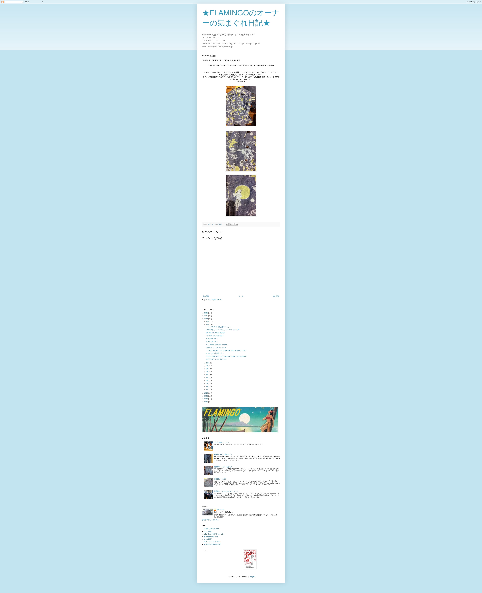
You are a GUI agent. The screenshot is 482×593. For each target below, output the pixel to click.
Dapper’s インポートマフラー (216, 347)
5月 (207, 378)
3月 (207, 383)
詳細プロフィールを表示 (210, 520)
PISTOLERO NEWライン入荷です (217, 344)
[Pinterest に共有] (237, 224)
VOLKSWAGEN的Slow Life (214, 534)
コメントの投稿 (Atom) (213, 300)
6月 (207, 375)
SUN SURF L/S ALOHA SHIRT (216, 359)
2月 (207, 386)
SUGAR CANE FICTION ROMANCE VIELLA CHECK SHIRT (226, 350)
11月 (208, 324)
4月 (207, 380)
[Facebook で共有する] (234, 224)
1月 (207, 389)
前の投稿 (276, 296)
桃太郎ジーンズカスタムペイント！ (226, 491)
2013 (206, 393)
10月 (208, 363)
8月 (207, 369)
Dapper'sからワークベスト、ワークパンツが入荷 (222, 330)
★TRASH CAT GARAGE (212, 544)
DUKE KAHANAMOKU (211, 529)
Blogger (252, 577)
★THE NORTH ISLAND (212, 542)
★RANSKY (208, 539)
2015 (206, 316)
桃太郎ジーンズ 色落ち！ (223, 467)
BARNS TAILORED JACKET (215, 333)
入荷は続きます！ (212, 338)
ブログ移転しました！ (221, 442)
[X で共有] (232, 224)
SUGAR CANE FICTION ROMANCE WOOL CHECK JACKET (226, 356)
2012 (206, 396)
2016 (206, 313)
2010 (206, 402)
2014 (206, 319)
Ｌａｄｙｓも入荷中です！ (215, 353)
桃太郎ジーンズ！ (220, 479)
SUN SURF (208, 531)
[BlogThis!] (229, 224)
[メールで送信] (227, 224)
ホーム (241, 296)
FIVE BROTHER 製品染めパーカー (218, 327)
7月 (207, 372)
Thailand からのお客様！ (215, 336)
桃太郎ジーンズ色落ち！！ (223, 454)
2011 (206, 399)
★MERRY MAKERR (211, 536)
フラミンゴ (220, 509)
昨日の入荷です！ (212, 341)
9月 (207, 366)
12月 (208, 321)
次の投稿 (206, 296)
